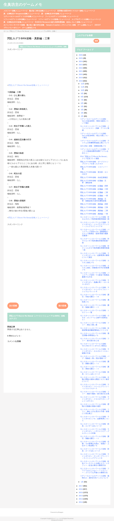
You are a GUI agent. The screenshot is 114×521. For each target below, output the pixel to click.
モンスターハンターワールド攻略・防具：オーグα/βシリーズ (94, 450)
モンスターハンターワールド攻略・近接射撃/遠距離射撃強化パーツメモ (94, 329)
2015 (81, 492)
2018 (81, 81)
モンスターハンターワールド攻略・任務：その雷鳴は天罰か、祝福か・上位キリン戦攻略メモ (94, 443)
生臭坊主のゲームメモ (23, 4)
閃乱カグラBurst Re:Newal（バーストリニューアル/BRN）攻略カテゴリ (37, 317)
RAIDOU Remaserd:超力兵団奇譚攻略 (50, 22)
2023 (81, 65)
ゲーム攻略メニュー (85, 25)
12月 (83, 84)
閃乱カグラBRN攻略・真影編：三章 (94, 207)
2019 (81, 78)
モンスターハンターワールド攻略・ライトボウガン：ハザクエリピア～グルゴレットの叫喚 (94, 431)
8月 (82, 97)
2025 (81, 58)
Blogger (60, 512)
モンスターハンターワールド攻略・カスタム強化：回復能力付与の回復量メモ (94, 268)
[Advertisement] (37, 66)
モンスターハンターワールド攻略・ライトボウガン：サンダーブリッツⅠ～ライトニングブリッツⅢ (94, 456)
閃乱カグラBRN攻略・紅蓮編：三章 (94, 189)
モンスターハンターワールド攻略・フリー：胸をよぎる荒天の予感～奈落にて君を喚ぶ (94, 411)
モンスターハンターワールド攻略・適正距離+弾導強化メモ (94, 334)
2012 (81, 502)
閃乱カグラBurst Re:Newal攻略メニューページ (28, 85)
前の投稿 (62, 306)
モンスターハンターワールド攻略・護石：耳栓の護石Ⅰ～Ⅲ (94, 296)
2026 (81, 55)
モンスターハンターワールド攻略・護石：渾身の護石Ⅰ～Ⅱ (94, 368)
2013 (81, 499)
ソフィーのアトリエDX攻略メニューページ (20, 19)
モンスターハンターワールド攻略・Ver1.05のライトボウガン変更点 (94, 345)
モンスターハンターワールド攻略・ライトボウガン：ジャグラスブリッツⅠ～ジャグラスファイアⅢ (94, 224)
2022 (81, 68)
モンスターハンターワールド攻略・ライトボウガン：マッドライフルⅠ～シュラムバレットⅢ (94, 289)
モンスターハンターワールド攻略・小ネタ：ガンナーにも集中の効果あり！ (94, 317)
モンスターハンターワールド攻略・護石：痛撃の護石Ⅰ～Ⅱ (94, 362)
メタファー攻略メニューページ (15, 11)
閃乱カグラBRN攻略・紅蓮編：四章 (94, 186)
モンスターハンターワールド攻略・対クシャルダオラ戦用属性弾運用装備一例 (94, 248)
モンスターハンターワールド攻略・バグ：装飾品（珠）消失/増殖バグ (94, 357)
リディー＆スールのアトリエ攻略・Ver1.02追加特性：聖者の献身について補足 (94, 121)
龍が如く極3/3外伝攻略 (35, 25)
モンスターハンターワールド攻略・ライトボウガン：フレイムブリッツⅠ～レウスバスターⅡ (94, 386)
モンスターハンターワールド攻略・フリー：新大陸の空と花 (94, 339)
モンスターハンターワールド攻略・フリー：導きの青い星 (94, 324)
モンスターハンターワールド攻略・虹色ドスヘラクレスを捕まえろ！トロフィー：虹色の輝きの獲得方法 (94, 463)
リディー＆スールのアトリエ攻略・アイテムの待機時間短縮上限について (94, 142)
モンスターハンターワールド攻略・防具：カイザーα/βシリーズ (94, 425)
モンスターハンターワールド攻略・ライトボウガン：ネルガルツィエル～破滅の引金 (94, 351)
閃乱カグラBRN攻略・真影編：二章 (94, 210)
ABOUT (98, 25)
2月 (82, 116)
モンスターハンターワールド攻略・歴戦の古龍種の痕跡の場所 (94, 405)
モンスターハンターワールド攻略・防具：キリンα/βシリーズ (94, 373)
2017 (81, 486)
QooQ (61, 520)
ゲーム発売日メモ (29, 28)
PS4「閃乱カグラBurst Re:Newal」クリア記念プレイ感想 (94, 157)
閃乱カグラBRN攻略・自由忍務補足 (94, 177)
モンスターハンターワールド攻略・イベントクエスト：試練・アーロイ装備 (94, 128)
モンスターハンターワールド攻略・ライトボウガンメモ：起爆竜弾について (94, 419)
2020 (81, 74)
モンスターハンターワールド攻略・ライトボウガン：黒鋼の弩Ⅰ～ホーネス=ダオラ (94, 282)
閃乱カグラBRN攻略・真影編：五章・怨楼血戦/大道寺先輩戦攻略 (93, 200)
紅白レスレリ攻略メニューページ (79, 22)
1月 (82, 482)
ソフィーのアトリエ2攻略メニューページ (54, 19)
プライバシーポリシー (12, 28)
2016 (81, 489)
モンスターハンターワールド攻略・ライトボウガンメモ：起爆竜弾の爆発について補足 (94, 255)
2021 (81, 71)
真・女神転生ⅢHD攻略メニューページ (56, 14)
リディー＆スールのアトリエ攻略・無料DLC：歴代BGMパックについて (94, 477)
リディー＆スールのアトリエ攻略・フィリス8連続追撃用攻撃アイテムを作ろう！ (94, 151)
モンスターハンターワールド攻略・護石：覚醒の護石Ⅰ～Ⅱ (94, 437)
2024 (81, 61)
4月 (82, 110)
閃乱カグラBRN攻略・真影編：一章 (94, 214)
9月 (82, 93)
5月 (82, 106)
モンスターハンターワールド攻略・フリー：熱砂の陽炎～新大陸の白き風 (94, 393)
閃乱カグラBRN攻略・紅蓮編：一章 (94, 196)
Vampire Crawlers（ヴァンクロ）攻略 (61, 25)
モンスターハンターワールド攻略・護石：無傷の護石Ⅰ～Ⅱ (94, 306)
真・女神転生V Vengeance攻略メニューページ (22, 14)
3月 (82, 113)
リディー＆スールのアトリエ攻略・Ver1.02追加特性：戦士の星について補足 (94, 135)
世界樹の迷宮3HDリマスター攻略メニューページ (76, 11)
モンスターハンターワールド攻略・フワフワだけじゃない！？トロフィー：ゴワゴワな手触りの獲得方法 (94, 470)
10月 (83, 90)
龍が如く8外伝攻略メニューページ (42, 11)
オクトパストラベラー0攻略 (14, 25)
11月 (83, 87)
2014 (81, 496)
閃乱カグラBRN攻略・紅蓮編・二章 (94, 192)
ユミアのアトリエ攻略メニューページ (86, 19)
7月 (82, 100)
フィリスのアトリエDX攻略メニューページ (61, 16)
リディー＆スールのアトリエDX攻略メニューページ (24, 16)
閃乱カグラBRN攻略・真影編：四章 (94, 204)
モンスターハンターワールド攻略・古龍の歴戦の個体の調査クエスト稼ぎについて (94, 379)
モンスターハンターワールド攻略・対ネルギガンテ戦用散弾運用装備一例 (94, 218)
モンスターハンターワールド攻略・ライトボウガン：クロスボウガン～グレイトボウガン (94, 399)
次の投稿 (13, 306)
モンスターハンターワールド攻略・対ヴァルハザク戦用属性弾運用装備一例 (94, 241)
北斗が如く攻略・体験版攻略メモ (93, 146)
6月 (82, 103)
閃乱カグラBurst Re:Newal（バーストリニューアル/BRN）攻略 (43, 46)
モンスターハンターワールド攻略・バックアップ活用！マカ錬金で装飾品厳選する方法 (94, 275)
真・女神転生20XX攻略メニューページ (18, 22)
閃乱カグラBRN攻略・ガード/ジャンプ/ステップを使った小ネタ (94, 163)
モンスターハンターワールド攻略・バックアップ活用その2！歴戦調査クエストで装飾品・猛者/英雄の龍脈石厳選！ (94, 232)
